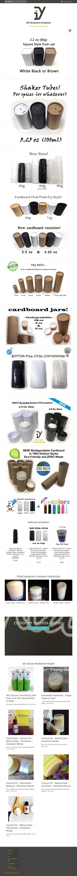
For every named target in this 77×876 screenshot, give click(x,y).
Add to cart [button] (19, 563)
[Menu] (70, 30)
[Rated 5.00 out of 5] (42, 557)
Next (70, 546)
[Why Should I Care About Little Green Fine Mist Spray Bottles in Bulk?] (21, 679)
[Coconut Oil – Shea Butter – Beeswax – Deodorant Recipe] (21, 767)
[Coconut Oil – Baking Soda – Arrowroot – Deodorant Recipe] (56, 767)
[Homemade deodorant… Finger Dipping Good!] (56, 679)
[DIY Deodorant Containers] (38, 14)
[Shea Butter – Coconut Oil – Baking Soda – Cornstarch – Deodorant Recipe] (21, 722)
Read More (32, 704)
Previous (6, 546)
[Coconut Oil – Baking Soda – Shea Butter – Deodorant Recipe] (21, 809)
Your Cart (67, 1)
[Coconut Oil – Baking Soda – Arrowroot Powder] (56, 722)
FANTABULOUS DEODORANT (38, 628)
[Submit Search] (6, 1)
